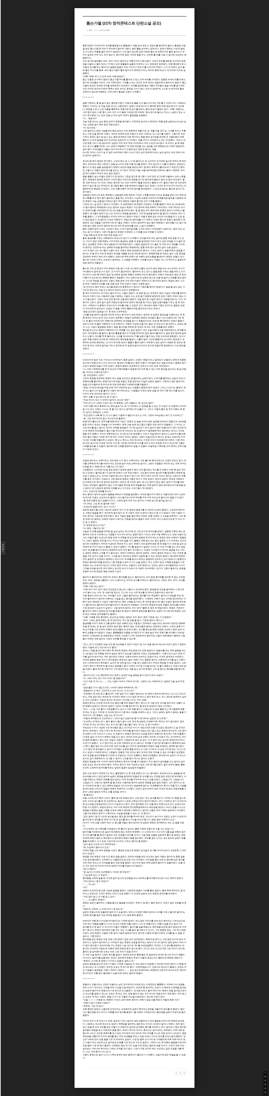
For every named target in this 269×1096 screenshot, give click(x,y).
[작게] (265, 1080)
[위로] (265, 1084)
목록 (3, 548)
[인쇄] (265, 1092)
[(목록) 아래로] (265, 1088)
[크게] (265, 1076)
